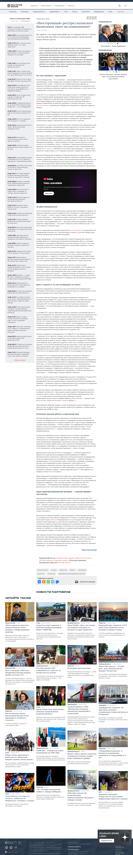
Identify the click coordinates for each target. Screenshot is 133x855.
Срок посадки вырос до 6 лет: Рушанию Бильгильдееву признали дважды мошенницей (19, 37)
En (125, 6)
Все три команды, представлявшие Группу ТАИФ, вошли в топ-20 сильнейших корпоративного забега (19, 761)
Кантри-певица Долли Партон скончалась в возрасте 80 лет (19, 113)
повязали (53, 520)
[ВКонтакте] (89, 17)
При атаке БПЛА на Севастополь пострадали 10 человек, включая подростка (18, 191)
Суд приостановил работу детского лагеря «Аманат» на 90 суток (19, 147)
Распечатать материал (87, 582)
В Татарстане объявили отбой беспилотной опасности (19, 214)
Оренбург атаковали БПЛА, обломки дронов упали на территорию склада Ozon (18, 183)
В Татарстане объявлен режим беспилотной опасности (19, 292)
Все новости (25, 21)
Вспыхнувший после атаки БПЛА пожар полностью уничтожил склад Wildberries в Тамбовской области (18, 88)
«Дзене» (68, 562)
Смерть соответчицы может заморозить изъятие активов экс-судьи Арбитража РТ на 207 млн (19, 73)
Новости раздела (20, 360)
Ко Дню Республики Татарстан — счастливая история (17, 719)
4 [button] (118, 44)
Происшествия (42, 19)
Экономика (24, 12)
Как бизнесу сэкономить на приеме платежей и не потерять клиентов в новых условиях (113, 714)
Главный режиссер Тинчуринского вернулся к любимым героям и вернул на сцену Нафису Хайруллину (50, 794)
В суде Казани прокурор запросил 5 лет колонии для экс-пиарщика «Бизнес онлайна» (18, 268)
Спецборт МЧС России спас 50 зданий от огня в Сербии (19, 252)
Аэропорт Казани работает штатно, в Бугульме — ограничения (18, 207)
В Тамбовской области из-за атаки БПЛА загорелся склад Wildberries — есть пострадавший (19, 105)
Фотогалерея (46, 6)
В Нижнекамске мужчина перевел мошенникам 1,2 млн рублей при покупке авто (19, 259)
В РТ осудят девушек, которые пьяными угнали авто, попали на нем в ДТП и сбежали (18, 175)
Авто (66, 12)
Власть (72, 570)
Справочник (60, 6)
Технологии (86, 12)
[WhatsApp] (48, 581)
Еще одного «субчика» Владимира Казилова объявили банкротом (81, 759)
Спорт (110, 12)
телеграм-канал (61, 558)
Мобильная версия (74, 847)
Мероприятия (99, 12)
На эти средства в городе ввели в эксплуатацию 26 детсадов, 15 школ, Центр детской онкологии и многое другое (113, 758)
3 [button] (115, 44)
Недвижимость (55, 12)
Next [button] (126, 33)
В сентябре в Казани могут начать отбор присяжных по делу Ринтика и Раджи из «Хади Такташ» (19, 300)
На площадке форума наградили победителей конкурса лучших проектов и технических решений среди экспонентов (50, 755)
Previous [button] (100, 33)
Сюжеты (71, 6)
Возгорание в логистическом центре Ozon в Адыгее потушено (17, 139)
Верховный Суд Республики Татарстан (72, 574)
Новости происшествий (20, 19)
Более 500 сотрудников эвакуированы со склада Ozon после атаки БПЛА (19, 229)
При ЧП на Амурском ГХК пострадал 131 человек (18, 120)
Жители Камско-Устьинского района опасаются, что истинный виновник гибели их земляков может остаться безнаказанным (113, 801)
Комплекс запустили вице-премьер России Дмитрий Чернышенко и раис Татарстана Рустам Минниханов (50, 715)
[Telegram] (52, 581)
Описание (118, 849)
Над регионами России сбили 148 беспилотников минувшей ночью (19, 127)
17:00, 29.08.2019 (41, 30)
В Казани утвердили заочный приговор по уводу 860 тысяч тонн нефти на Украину (18, 354)
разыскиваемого (76, 230)
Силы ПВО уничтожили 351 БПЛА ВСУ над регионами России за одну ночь (19, 167)
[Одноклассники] (94, 17)
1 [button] (109, 44)
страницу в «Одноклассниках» (57, 560)
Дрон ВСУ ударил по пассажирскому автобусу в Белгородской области (18, 199)
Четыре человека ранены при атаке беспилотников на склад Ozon (18, 221)
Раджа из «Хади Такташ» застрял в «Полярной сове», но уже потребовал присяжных (17, 319)
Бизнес (74, 12)
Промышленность (39, 12)
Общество (120, 12)
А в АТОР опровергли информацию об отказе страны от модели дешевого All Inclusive (113, 631)
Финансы (41, 574)
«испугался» (49, 149)
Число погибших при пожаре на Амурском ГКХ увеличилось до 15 (18, 65)
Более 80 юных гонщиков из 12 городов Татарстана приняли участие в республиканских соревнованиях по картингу (49, 632)
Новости (34, 6)
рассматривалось (42, 105)
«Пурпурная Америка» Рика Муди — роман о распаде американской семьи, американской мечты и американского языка (81, 672)
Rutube (60, 562)
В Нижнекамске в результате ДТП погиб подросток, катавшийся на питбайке (18, 285)
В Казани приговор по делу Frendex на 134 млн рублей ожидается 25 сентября (19, 53)
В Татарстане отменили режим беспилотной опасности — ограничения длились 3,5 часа (19, 346)
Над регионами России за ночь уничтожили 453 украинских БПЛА (19, 338)
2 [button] (112, 44)
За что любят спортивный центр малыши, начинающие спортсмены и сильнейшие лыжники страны (113, 672)
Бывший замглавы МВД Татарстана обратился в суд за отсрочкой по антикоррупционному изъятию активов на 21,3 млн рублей (19, 633)
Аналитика (12, 12)
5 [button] (119, 72)
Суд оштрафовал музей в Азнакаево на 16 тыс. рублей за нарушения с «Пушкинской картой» (19, 159)
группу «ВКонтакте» (77, 558)
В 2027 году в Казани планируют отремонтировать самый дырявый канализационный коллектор (19, 309)
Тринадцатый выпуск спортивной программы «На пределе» (19, 801)
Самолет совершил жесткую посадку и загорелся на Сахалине (18, 245)
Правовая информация (119, 847)
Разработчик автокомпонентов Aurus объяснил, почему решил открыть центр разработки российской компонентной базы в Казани (81, 632)
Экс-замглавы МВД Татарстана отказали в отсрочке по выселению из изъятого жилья (19, 29)
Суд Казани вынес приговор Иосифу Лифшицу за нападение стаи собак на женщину (19, 237)
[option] (113, 33)
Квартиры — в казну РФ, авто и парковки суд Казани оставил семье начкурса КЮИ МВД (19, 277)
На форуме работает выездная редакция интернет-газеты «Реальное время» (81, 799)
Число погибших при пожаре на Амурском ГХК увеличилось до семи (18, 97)
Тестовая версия (73, 849)
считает (39, 396)
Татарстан (51, 574)
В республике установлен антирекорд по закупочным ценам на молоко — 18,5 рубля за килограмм (50, 674)
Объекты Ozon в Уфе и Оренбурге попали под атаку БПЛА (19, 80)
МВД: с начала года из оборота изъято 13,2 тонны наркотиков (19, 45)
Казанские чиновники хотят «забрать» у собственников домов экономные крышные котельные (19, 329)
